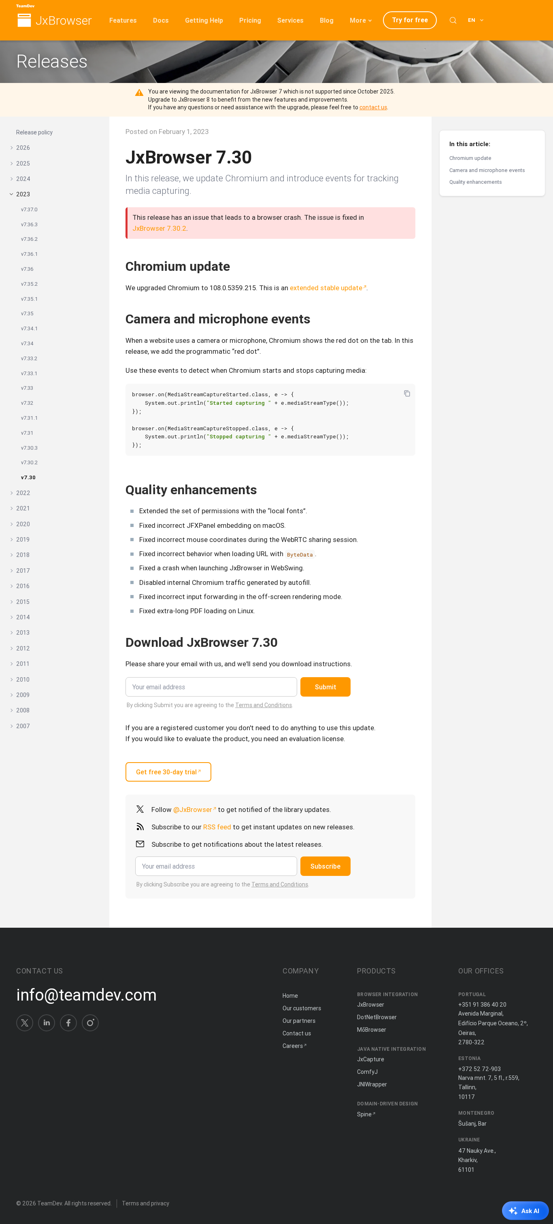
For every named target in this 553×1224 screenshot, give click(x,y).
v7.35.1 (29, 298)
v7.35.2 (29, 283)
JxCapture (370, 1059)
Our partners (299, 1020)
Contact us (297, 1033)
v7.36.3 (29, 224)
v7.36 (27, 269)
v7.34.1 (29, 328)
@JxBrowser (192, 809)
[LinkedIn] (46, 1022)
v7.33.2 (29, 358)
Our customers (302, 1008)
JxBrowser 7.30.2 (159, 228)
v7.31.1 (29, 417)
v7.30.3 (29, 447)
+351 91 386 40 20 (482, 1004)
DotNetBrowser (377, 1017)
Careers (293, 1046)
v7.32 (27, 403)
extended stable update (326, 287)
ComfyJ (367, 1071)
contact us (373, 107)
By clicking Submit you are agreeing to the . (210, 705)
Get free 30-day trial (166, 772)
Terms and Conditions (263, 705)
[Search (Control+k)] (453, 20)
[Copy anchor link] (238, 266)
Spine (364, 1114)
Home (290, 995)
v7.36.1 (29, 254)
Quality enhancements (475, 181)
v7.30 (28, 477)
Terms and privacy (145, 1203)
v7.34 (27, 343)
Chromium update (470, 158)
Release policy (34, 132)
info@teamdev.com (86, 995)
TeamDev (49, 1203)
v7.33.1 (29, 373)
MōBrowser (371, 1029)
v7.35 (27, 313)
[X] (24, 1022)
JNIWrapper (372, 1084)
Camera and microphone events (487, 169)
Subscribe (325, 866)
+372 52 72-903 (479, 1069)
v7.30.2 (29, 462)
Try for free (410, 20)
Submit (325, 687)
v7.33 (27, 388)
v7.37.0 (29, 209)
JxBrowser (64, 21)
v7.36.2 (29, 239)
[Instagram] (90, 1022)
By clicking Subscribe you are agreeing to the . (222, 884)
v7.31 (27, 432)
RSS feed (217, 826)
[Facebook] (68, 1022)
